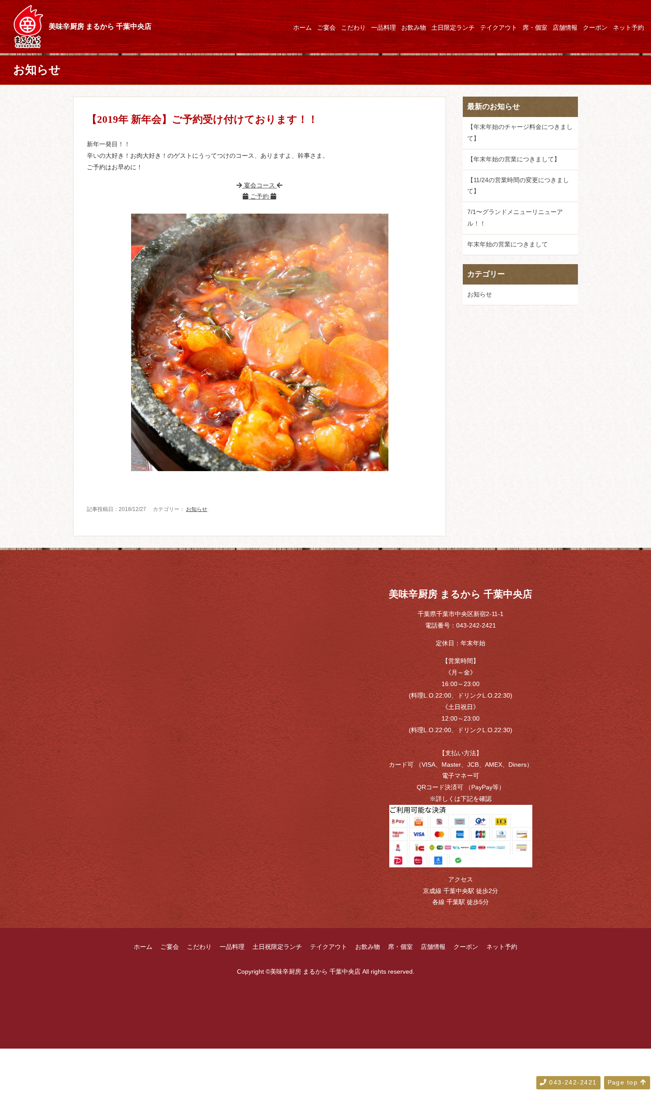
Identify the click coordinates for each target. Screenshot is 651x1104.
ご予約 (259, 196)
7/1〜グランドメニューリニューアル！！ (515, 217)
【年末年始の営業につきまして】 (513, 159)
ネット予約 (628, 27)
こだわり (353, 27)
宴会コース (259, 185)
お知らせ (196, 509)
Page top (624, 1082)
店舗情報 (565, 27)
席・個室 (535, 27)
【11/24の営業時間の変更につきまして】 (518, 185)
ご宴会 (326, 27)
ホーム (302, 27)
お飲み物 (413, 27)
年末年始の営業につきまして (507, 244)
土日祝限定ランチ (277, 946)
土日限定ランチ (453, 27)
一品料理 (383, 27)
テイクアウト (498, 27)
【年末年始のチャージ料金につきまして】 (520, 132)
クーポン (595, 27)
